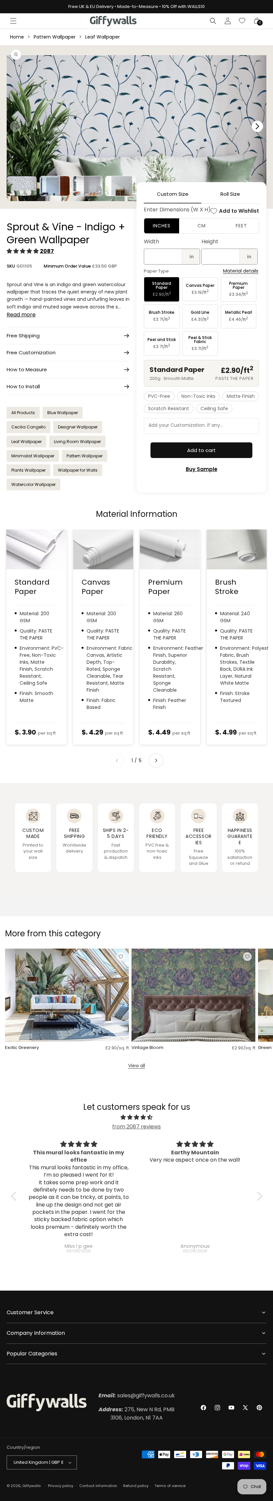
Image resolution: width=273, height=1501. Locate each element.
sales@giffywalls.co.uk (137, 1395)
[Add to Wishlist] (121, 957)
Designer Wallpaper (78, 427)
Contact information (98, 1485)
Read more (21, 314)
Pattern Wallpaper (55, 37)
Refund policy (135, 1485)
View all (136, 1065)
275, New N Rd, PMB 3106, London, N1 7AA (136, 1414)
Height (209, 241)
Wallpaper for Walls (78, 470)
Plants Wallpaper (28, 470)
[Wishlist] (242, 21)
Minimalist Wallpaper (32, 456)
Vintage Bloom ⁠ (148, 1048)
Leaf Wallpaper (102, 37)
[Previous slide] (117, 760)
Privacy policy (60, 1485)
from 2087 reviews (136, 1126)
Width (151, 241)
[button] (13, 21)
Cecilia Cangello (28, 427)
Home (17, 37)
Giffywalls (31, 1485)
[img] (136, 1117)
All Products (23, 412)
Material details (240, 271)
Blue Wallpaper (62, 412)
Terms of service (169, 1485)
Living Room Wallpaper (77, 441)
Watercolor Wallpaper (33, 484)
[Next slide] (156, 760)
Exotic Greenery (22, 1048)
